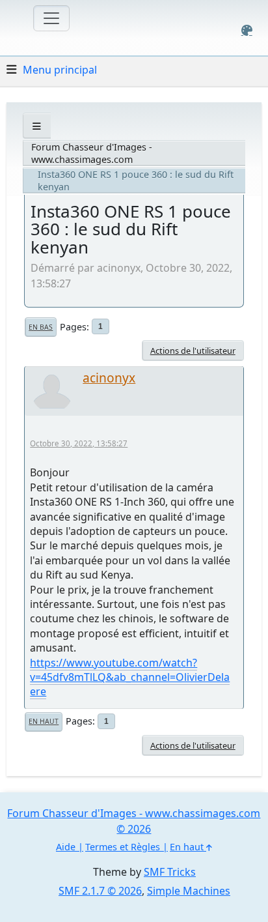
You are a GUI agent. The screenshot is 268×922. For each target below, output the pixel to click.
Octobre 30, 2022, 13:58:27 (78, 443)
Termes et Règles (122, 847)
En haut (44, 721)
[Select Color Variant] (246, 30)
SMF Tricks (170, 872)
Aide (65, 847)
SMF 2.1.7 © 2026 (100, 891)
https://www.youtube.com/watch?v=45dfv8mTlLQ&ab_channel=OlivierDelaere (130, 677)
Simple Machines (188, 891)
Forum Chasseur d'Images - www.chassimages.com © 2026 (133, 821)
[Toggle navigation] (51, 18)
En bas (41, 327)
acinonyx (109, 377)
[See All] (37, 126)
